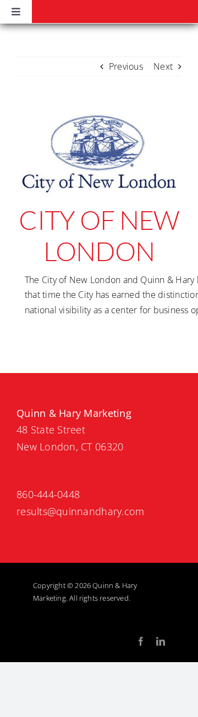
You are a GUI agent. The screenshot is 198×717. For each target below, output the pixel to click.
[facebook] (140, 641)
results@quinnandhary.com (80, 511)
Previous (126, 66)
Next (163, 66)
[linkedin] (160, 641)
